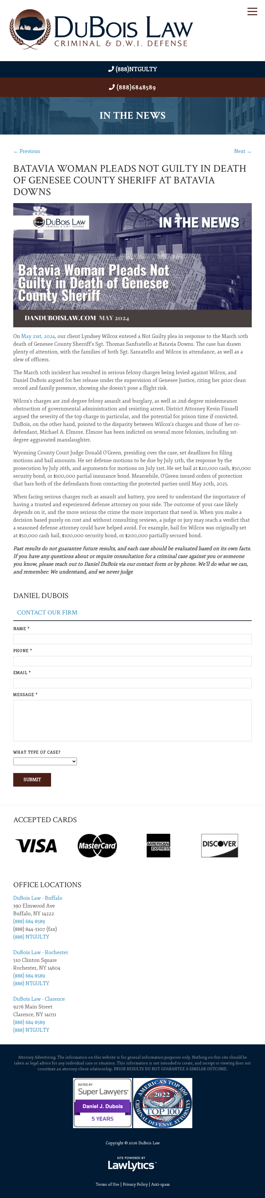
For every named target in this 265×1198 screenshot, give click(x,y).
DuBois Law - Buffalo (37, 898)
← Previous (26, 151)
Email (22, 672)
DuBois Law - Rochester (40, 952)
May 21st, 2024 (38, 336)
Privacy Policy (135, 1184)
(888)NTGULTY (136, 69)
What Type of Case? (36, 752)
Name (21, 628)
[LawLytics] (132, 1164)
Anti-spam (160, 1184)
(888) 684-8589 (29, 921)
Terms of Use (107, 1184)
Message (25, 694)
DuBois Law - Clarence (39, 999)
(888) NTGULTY (31, 937)
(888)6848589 (136, 87)
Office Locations (47, 885)
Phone (22, 650)
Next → (243, 151)
